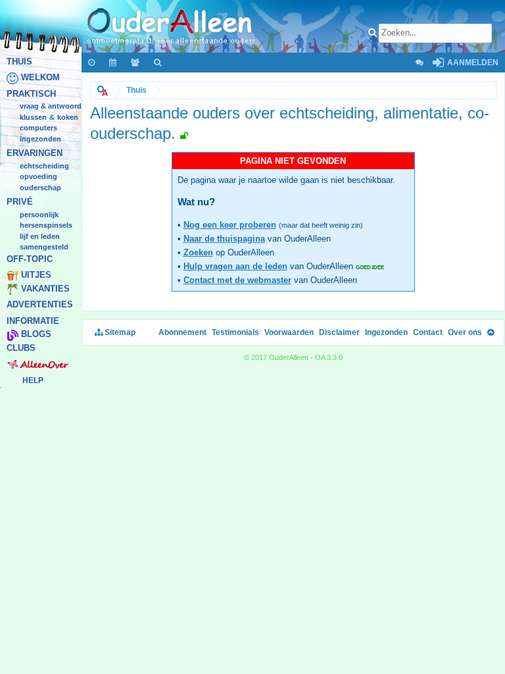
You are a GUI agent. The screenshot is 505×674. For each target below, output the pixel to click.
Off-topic (30, 259)
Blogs (36, 335)
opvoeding (38, 177)
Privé (20, 202)
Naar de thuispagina (224, 239)
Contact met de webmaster (237, 280)
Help (32, 380)
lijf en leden (40, 236)
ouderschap (40, 188)
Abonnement (182, 332)
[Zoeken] (158, 62)
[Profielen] (135, 62)
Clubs (21, 348)
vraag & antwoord (51, 107)
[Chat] (419, 62)
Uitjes (36, 275)
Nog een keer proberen (229, 225)
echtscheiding (44, 166)
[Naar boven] (490, 332)
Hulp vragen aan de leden (235, 266)
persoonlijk (39, 215)
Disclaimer (339, 332)
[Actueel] (92, 62)
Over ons (465, 332)
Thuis (19, 61)
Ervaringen (34, 154)
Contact (428, 332)
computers (38, 128)
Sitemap (119, 332)
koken (67, 117)
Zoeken (198, 252)
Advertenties (40, 305)
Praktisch (31, 94)
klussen (33, 117)
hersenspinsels (46, 226)
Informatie (33, 321)
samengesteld (44, 247)
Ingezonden (40, 139)
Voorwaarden (289, 332)
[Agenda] (113, 62)
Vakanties (45, 289)
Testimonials (235, 332)
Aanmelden (471, 62)
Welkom (40, 78)
